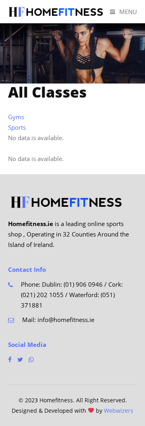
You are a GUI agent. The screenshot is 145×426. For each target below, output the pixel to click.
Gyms (16, 117)
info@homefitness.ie (65, 320)
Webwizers (118, 410)
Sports (17, 127)
